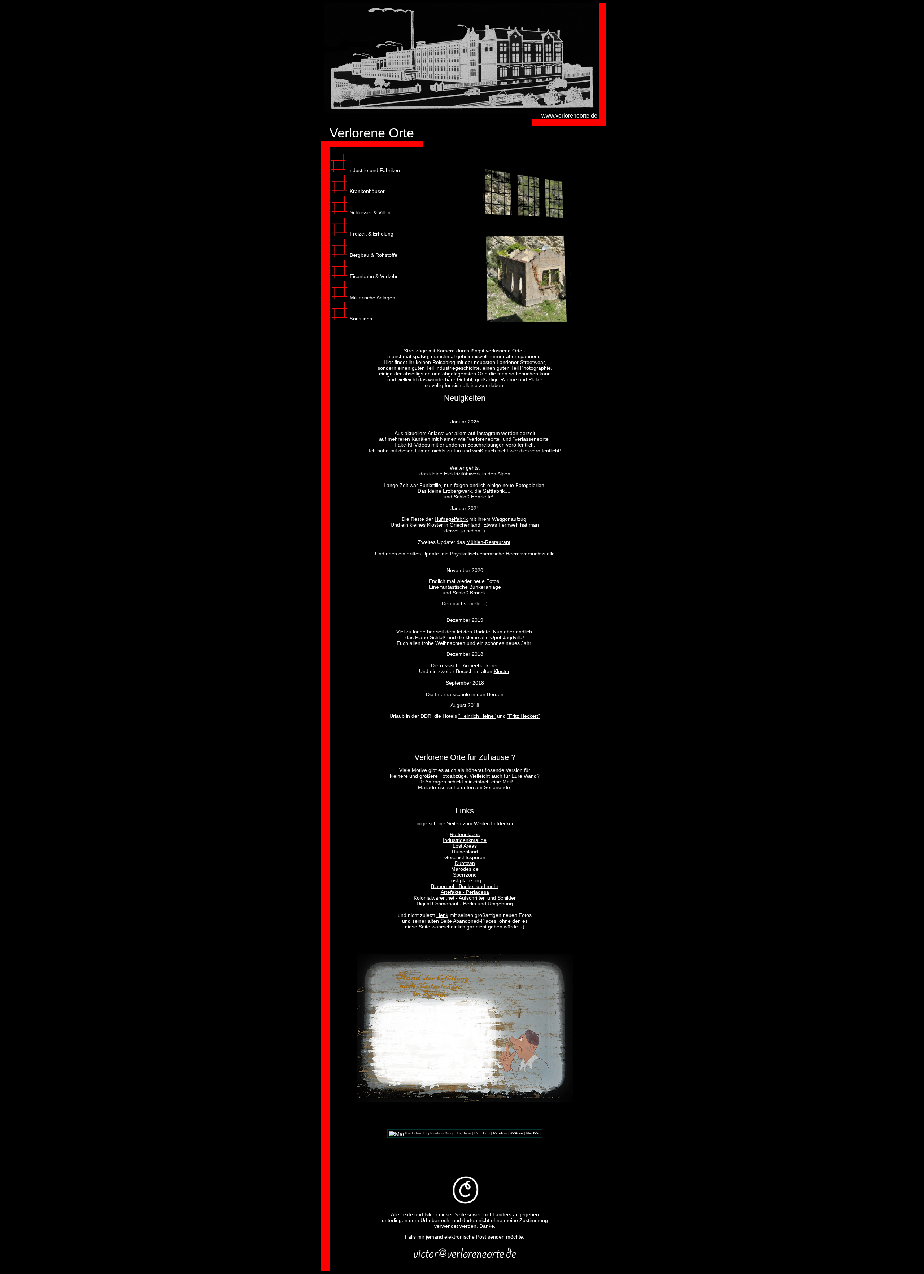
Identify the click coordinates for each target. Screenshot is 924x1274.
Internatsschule (452, 694)
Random (500, 1133)
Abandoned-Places (474, 921)
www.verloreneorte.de (569, 116)
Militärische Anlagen (372, 297)
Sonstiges (361, 318)
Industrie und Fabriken (374, 170)
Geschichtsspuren (464, 857)
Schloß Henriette (473, 497)
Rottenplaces (465, 834)
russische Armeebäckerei (468, 665)
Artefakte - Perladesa (465, 892)
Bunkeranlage (485, 587)
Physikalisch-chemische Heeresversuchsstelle (502, 554)
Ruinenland (465, 852)
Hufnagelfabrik (451, 519)
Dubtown (465, 863)
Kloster (501, 671)
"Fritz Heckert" (523, 716)
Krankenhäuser (367, 191)
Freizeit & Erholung (371, 234)
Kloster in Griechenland (453, 525)
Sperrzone (465, 875)
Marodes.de (465, 869)
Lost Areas (465, 846)
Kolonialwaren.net (434, 898)
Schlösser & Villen (370, 212)
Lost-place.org (464, 880)
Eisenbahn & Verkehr (374, 276)
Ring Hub (482, 1133)
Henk (442, 915)
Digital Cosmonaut (437, 903)
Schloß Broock (469, 593)
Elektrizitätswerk (462, 473)
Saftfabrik (494, 491)
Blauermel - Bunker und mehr (464, 886)
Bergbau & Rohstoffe (373, 255)
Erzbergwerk (457, 491)
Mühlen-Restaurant (488, 542)
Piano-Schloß (430, 637)
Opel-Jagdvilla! (507, 637)
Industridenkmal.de (465, 840)
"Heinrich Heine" (477, 716)
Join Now (463, 1133)
